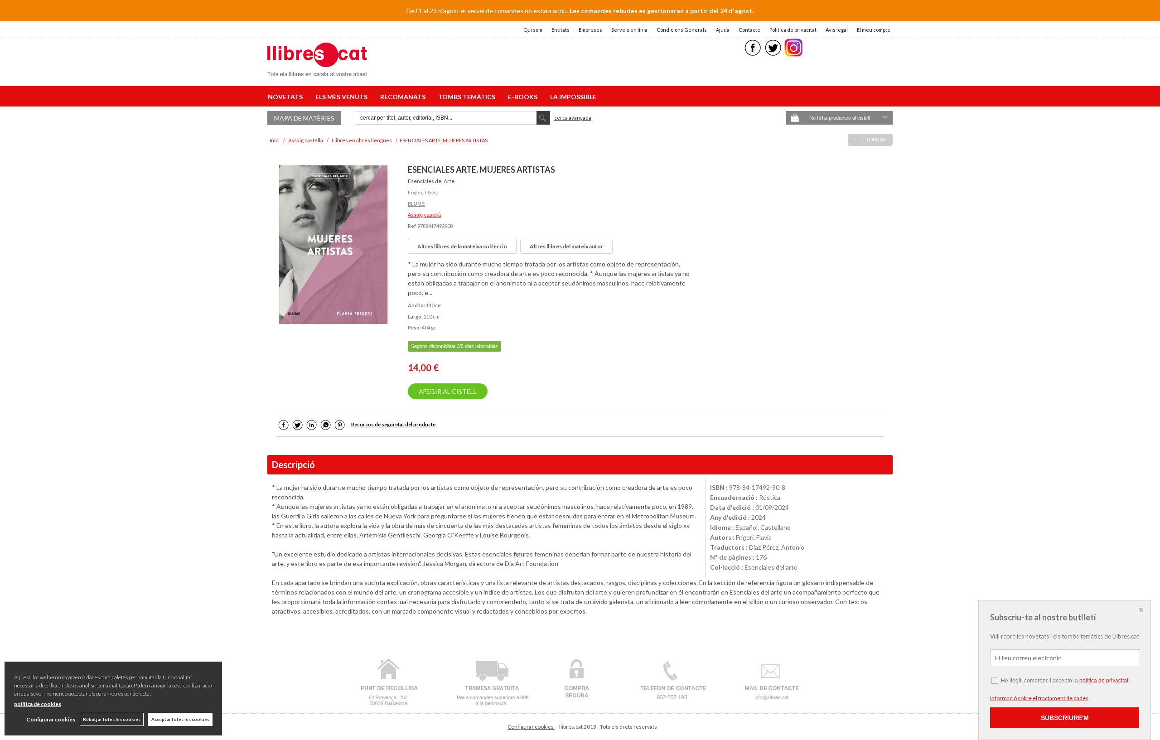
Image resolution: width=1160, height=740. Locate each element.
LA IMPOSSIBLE (573, 97)
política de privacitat (1103, 680)
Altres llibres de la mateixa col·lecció (462, 246)
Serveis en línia (629, 30)
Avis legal (837, 30)
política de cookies (37, 704)
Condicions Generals (682, 30)
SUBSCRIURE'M (1065, 717)
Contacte (749, 30)
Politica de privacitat (793, 30)
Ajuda (723, 30)
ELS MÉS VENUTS (342, 97)
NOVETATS (286, 97)
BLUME (416, 204)
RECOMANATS (404, 97)
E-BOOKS (524, 97)
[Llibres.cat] (317, 70)
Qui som (532, 30)
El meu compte (873, 30)
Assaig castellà (424, 215)
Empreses (590, 30)
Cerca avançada (572, 118)
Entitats (560, 30)
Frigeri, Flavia (423, 192)
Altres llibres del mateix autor (566, 246)
